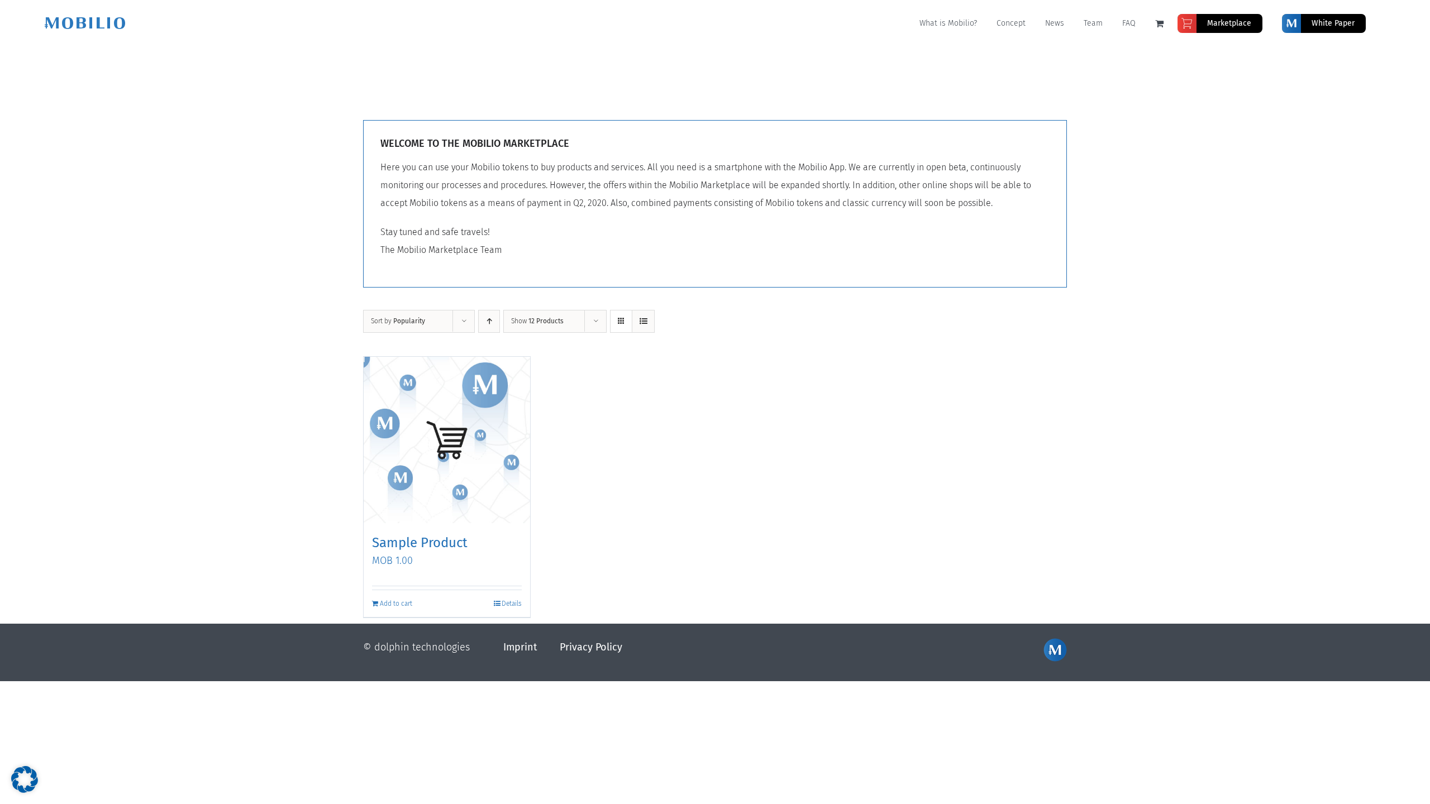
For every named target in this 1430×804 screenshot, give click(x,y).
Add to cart (396, 603)
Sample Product (420, 543)
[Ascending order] (489, 321)
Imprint (520, 647)
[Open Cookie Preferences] (24, 789)
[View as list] (643, 321)
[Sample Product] (447, 440)
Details (512, 603)
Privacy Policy (591, 647)
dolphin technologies (422, 647)
